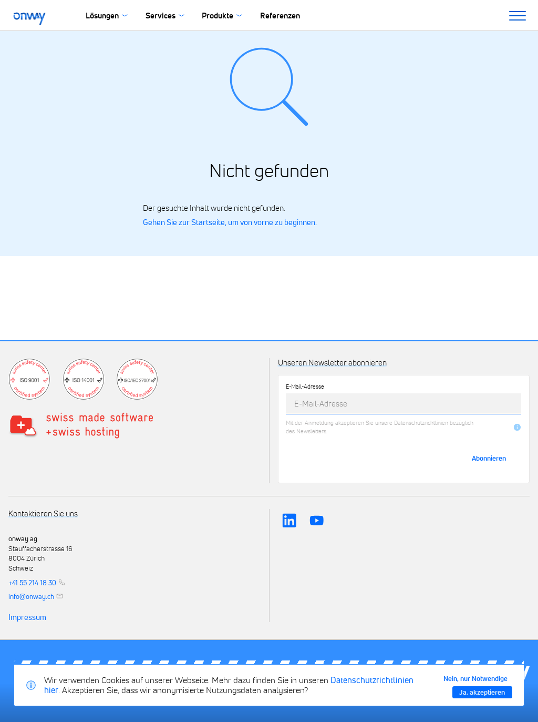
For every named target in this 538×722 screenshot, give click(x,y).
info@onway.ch (31, 596)
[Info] (517, 427)
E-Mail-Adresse (305, 386)
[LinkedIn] (289, 520)
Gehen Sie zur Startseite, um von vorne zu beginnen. (230, 222)
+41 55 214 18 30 (32, 582)
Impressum (27, 617)
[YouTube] (316, 520)
